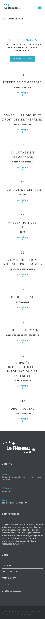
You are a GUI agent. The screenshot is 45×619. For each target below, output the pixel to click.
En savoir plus (22, 92)
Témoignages (9, 578)
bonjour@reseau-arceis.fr (14, 503)
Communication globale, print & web (18, 524)
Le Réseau (7, 565)
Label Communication (21, 614)
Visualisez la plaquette (22, 59)
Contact (7, 584)
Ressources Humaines (22, 330)
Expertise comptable (22, 82)
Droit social (22, 408)
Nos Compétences (11, 571)
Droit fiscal (22, 297)
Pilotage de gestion (22, 189)
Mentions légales (11, 591)
